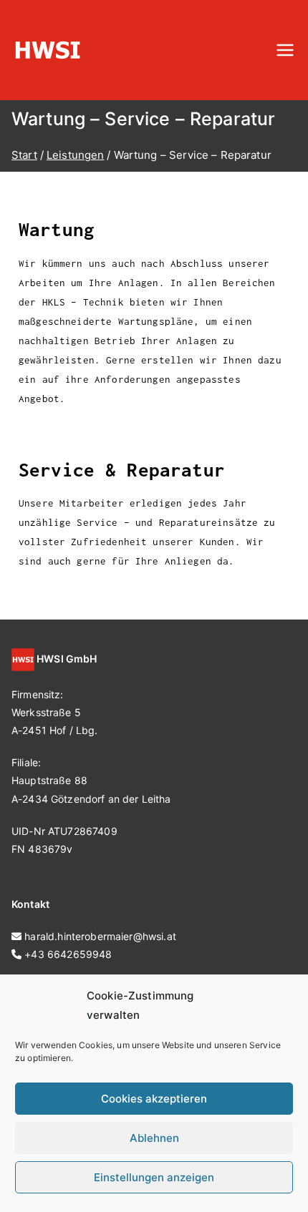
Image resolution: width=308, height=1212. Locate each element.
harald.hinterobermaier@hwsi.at (100, 936)
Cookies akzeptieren (154, 1098)
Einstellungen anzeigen (154, 1177)
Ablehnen (154, 1138)
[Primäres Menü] (285, 50)
